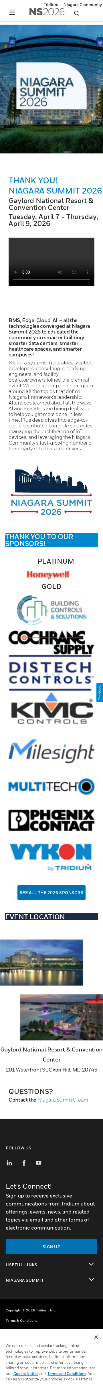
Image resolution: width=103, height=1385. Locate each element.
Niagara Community (83, 4)
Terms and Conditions (66, 1373)
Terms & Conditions (21, 1320)
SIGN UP (52, 1246)
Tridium (51, 4)
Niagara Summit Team (62, 1100)
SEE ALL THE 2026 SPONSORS (52, 892)
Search (76, 13)
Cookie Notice (25, 1373)
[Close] (96, 1337)
